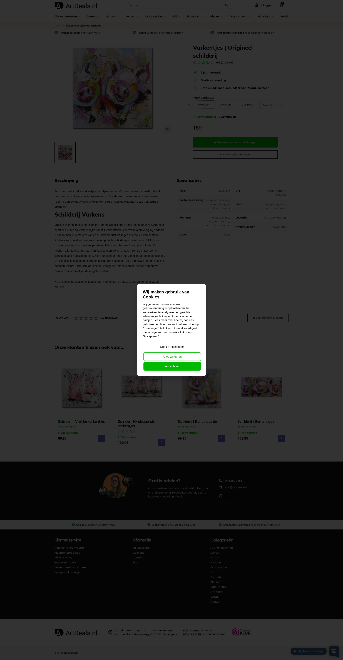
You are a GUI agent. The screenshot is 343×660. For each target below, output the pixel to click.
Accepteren (172, 366)
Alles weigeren (172, 356)
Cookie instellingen (172, 346)
